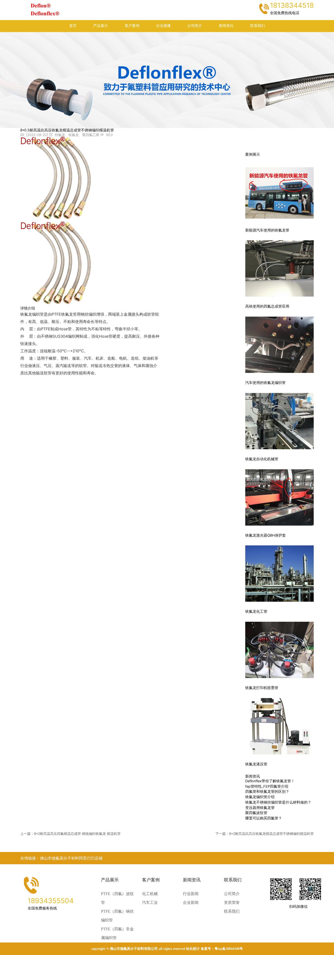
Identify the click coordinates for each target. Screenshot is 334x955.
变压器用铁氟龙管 (260, 807)
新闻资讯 (226, 25)
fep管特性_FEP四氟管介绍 (266, 786)
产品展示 (100, 25)
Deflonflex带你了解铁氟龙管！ (270, 781)
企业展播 (163, 25)
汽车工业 (150, 902)
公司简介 (194, 25)
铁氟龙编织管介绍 (260, 797)
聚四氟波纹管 (256, 813)
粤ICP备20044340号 (228, 949)
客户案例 (132, 25)
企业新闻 (191, 902)
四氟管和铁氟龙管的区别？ (267, 791)
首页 (73, 25)
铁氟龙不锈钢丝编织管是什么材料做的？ (278, 802)
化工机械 (150, 894)
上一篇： (70, 833)
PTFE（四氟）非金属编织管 (117, 933)
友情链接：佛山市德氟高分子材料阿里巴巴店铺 (61, 858)
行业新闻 (191, 894)
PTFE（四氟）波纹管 (117, 898)
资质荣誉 (232, 902)
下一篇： (264, 833)
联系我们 (257, 25)
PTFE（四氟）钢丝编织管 (117, 915)
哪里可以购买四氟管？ (263, 818)
